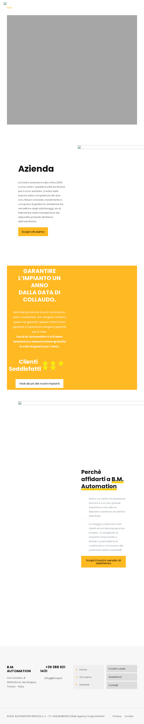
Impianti (84, 684)
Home (83, 669)
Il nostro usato (117, 668)
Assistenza (115, 677)
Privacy (117, 716)
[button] (33, 231)
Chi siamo (86, 677)
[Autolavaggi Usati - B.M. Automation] (8, 7)
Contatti (113, 685)
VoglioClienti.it (95, 716)
